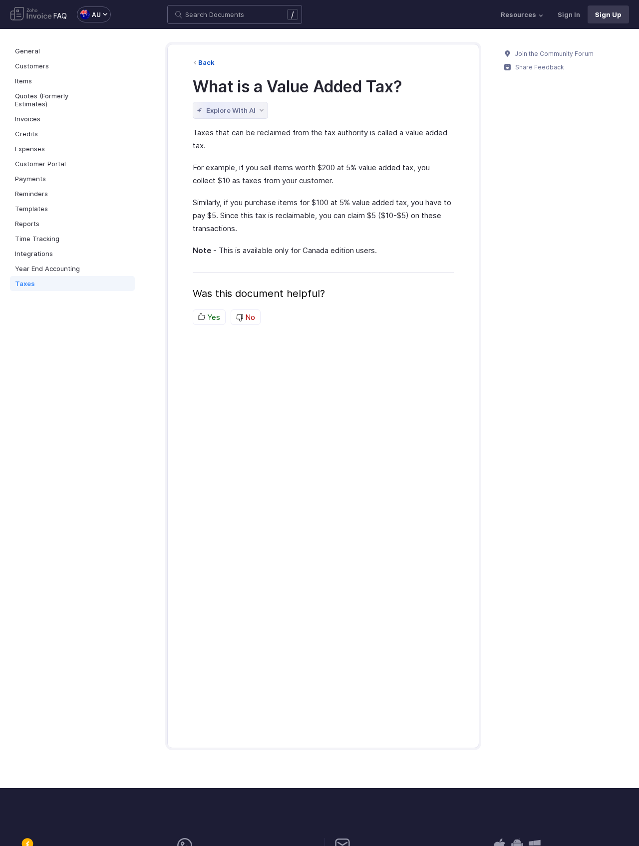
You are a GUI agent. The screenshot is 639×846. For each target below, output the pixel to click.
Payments (30, 179)
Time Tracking (37, 239)
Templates (31, 209)
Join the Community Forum (554, 53)
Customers (32, 66)
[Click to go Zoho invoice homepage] (31, 14)
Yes (212, 317)
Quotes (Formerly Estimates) (41, 100)
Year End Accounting (47, 269)
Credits (26, 134)
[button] (89, 14)
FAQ (60, 15)
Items (23, 81)
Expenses (30, 149)
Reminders (31, 194)
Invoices (27, 119)
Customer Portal (40, 164)
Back (206, 62)
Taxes (25, 283)
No (249, 317)
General (27, 51)
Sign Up (608, 14)
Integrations (34, 254)
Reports (27, 224)
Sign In (569, 14)
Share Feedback (539, 67)
